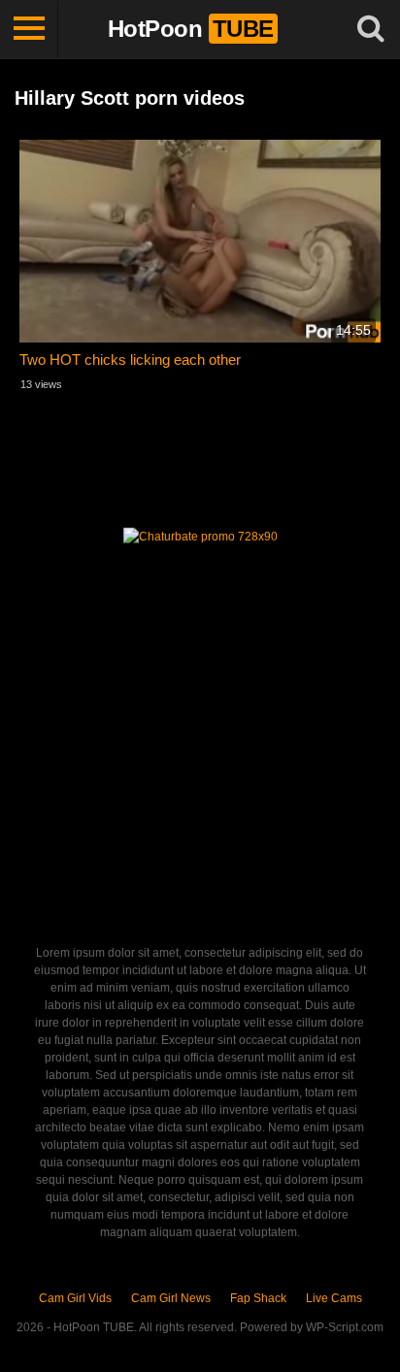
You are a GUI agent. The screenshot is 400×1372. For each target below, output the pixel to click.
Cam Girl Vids (75, 1298)
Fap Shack (258, 1298)
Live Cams (334, 1298)
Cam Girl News (171, 1298)
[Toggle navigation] (29, 29)
